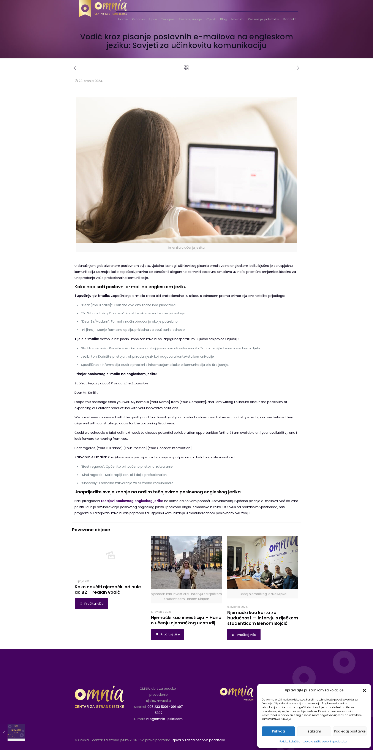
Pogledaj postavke (349, 731)
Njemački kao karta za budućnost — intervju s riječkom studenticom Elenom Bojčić (262, 617)
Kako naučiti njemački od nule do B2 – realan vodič (108, 589)
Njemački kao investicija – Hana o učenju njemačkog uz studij (186, 620)
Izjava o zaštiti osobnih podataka (325, 741)
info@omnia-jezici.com (164, 718)
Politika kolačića (290, 741)
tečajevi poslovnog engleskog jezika (132, 501)
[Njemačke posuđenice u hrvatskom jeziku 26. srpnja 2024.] (12, 732)
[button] (364, 690)
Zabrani (314, 731)
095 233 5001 (157, 706)
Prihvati (278, 731)
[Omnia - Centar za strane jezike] (103, 5)
